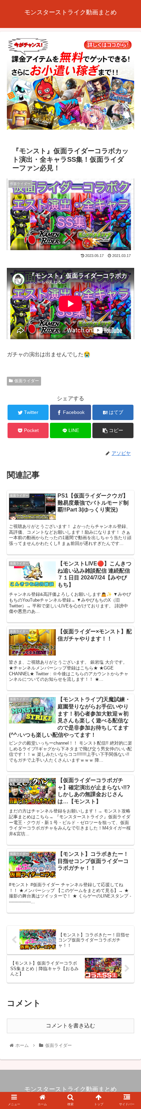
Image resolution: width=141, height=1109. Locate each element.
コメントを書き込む (70, 1025)
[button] (127, 761)
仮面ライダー (26, 380)
